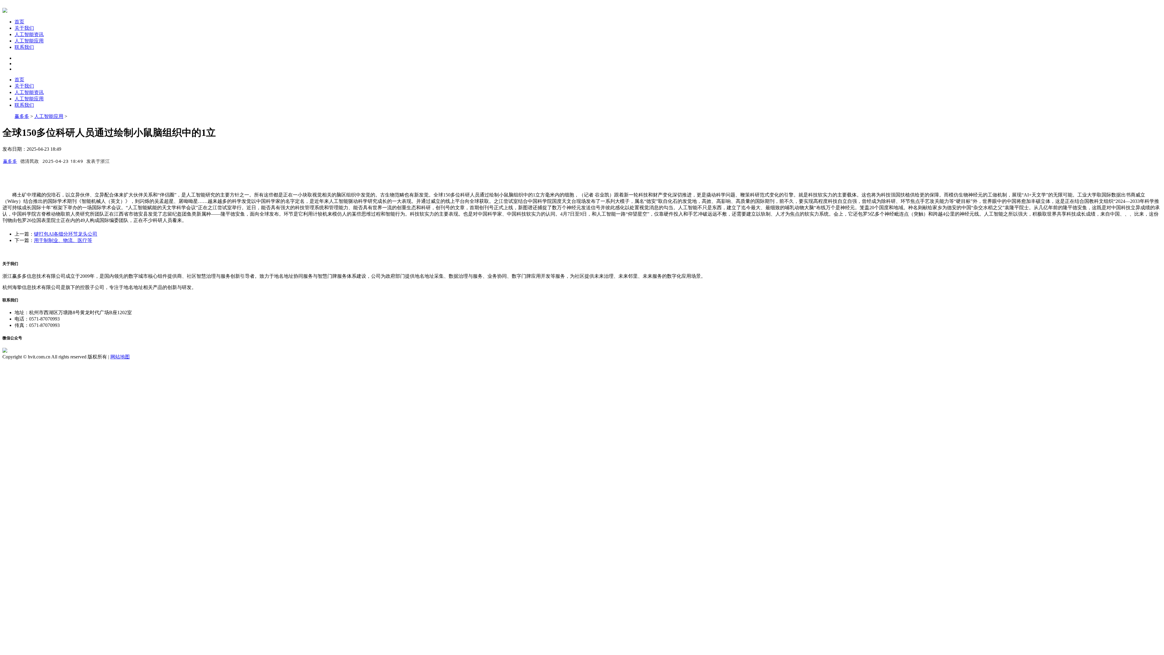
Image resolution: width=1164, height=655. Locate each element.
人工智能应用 (29, 40)
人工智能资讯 (29, 34)
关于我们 (24, 28)
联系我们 (24, 47)
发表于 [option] (98, 161)
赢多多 (22, 116)
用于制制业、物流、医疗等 (63, 240)
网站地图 (120, 356)
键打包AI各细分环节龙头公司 (65, 234)
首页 (19, 21)
